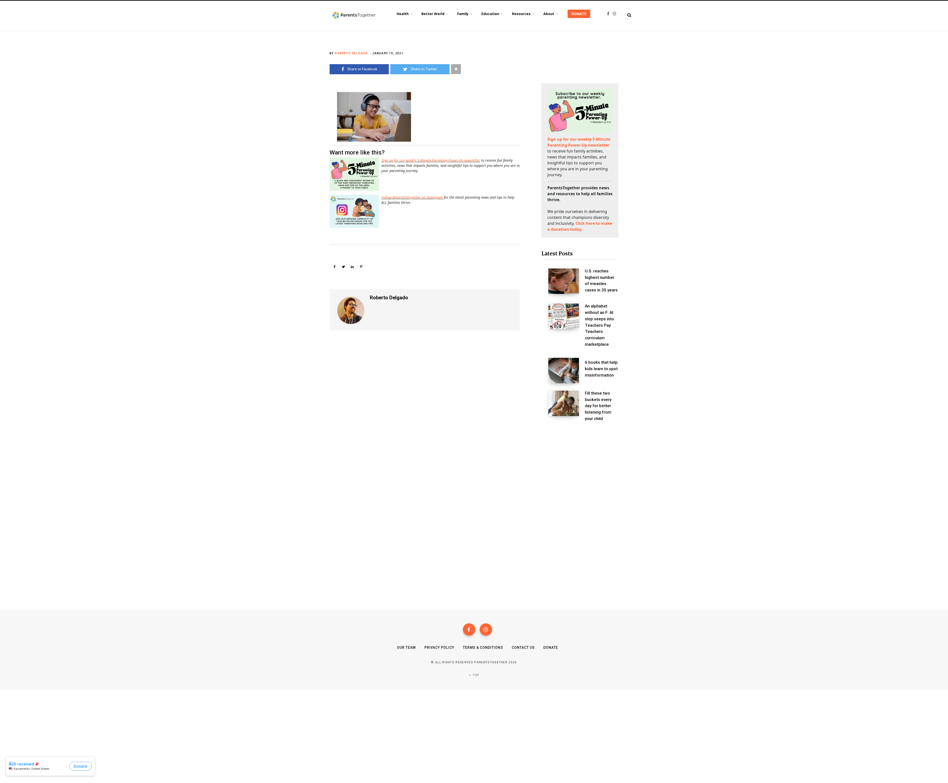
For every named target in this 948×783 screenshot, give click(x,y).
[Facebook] (469, 629)
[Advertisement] (579, 468)
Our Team (406, 647)
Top (475, 675)
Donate (550, 647)
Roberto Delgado (351, 53)
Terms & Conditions (483, 647)
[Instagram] (486, 629)
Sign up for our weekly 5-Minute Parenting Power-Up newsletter (430, 160)
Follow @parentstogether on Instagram (412, 197)
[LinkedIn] (352, 266)
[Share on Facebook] (305, 109)
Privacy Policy (439, 647)
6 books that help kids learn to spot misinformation (601, 369)
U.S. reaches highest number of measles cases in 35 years (601, 280)
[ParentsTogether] (354, 15)
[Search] (626, 15)
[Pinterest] (361, 266)
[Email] (305, 135)
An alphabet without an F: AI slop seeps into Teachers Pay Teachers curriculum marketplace (599, 325)
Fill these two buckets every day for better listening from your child (598, 406)
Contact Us (523, 647)
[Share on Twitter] (305, 122)
